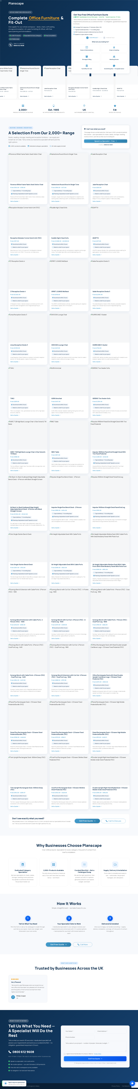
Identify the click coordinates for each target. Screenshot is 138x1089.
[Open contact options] (132, 1083)
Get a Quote (22, 96)
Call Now (84, 944)
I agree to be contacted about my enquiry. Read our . (84, 1054)
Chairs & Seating (114, 50)
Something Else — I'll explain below (114, 69)
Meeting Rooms (114, 59)
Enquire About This (27, 167)
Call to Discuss (114, 821)
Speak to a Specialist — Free (104, 141)
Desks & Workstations (86, 50)
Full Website (126, 1086)
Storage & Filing (86, 59)
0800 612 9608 (108, 145)
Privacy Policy (97, 1054)
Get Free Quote (86, 821)
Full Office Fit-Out (87, 69)
